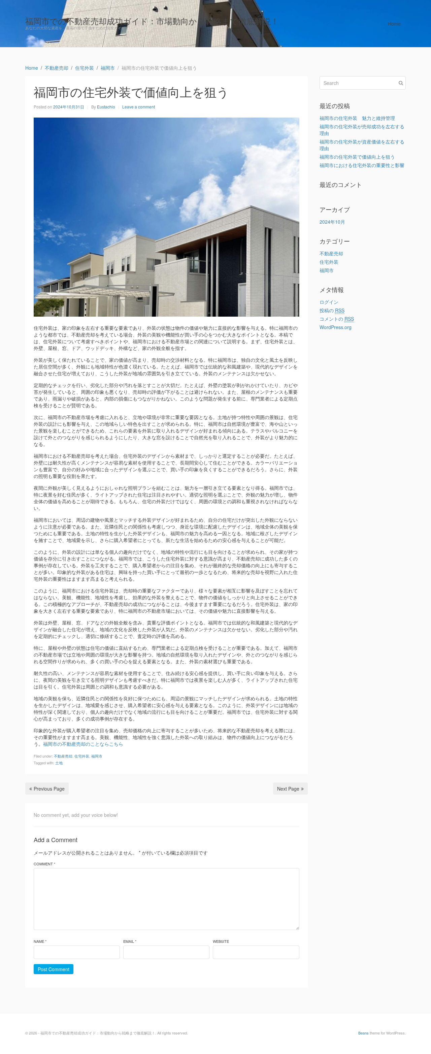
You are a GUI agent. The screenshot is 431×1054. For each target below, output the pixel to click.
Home (394, 23)
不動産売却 (63, 756)
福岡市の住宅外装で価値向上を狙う (357, 156)
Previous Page (49, 788)
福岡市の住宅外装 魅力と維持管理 (357, 118)
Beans (363, 1032)
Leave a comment (138, 106)
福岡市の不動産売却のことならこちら (83, 743)
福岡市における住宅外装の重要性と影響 (362, 165)
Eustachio (106, 106)
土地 (59, 762)
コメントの (337, 318)
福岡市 (96, 756)
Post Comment (53, 969)
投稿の (332, 310)
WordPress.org (336, 327)
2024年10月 (332, 221)
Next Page (288, 788)
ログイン (329, 301)
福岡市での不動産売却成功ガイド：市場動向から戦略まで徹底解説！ (152, 21)
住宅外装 (81, 756)
